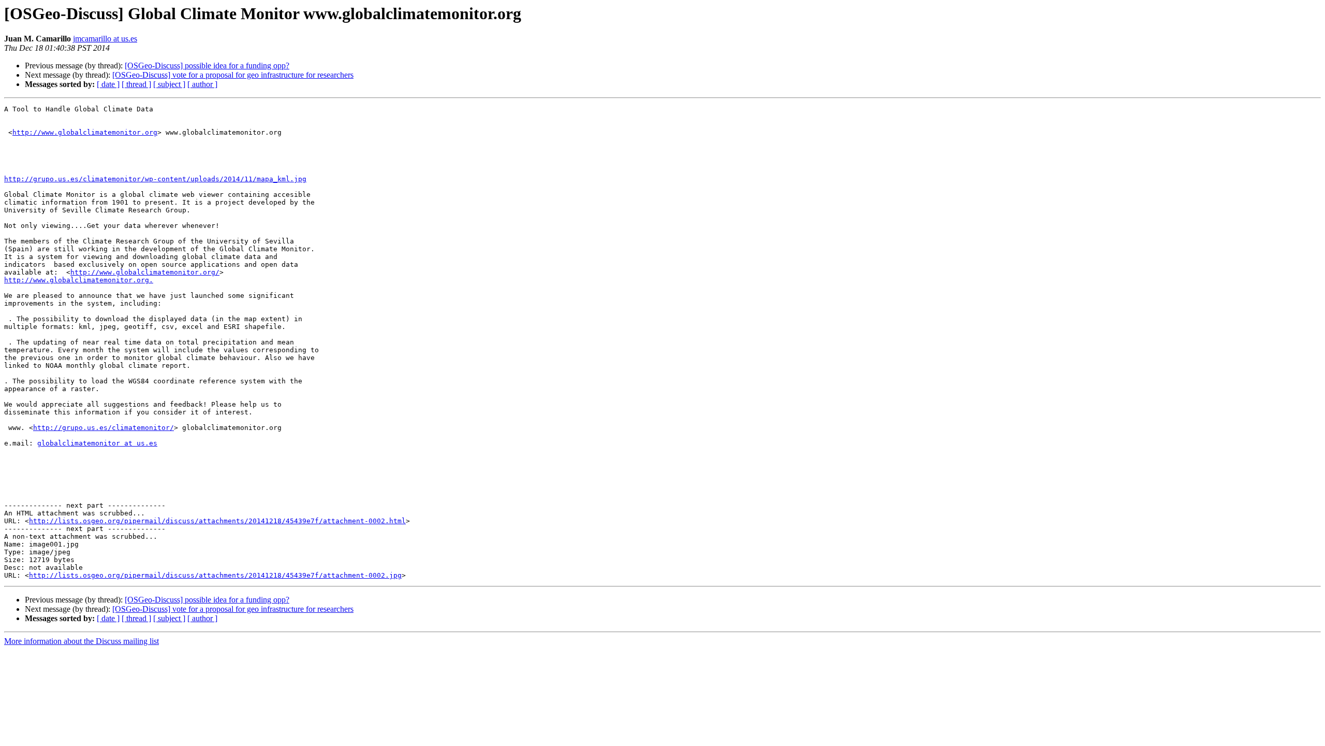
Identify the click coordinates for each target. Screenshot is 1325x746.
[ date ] (108, 84)
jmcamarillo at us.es (105, 38)
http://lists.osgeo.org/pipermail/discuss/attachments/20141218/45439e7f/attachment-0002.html (217, 521)
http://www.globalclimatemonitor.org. (78, 280)
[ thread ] (136, 84)
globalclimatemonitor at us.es (97, 443)
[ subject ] (169, 84)
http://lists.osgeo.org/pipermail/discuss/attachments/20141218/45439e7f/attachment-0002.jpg (215, 575)
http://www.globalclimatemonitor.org (84, 132)
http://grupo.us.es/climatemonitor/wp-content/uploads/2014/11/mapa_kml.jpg (155, 179)
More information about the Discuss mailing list (81, 641)
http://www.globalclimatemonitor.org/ (144, 272)
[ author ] (202, 84)
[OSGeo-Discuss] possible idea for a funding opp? (207, 65)
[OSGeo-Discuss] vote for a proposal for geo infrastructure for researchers (233, 74)
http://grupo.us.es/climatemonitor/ (103, 428)
